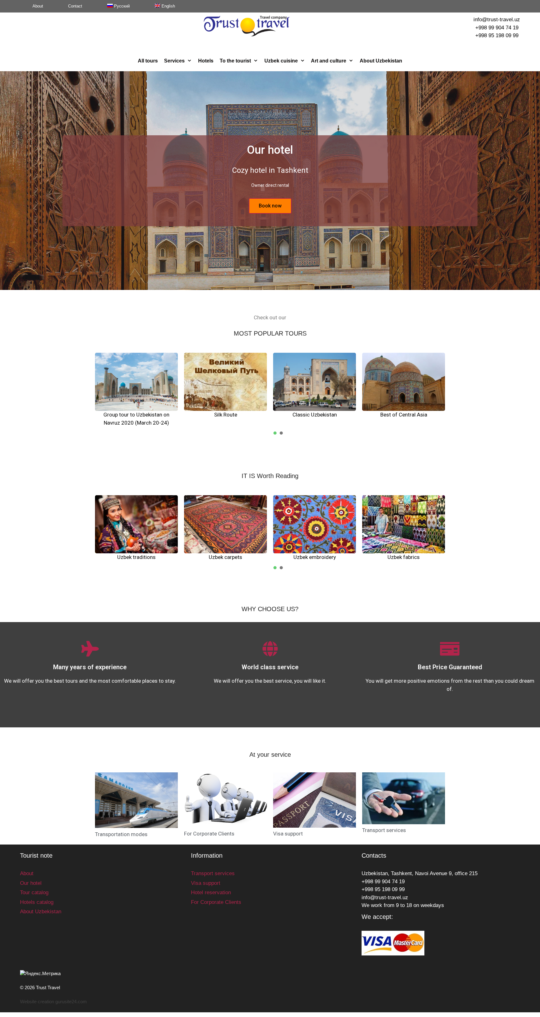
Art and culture (328, 60)
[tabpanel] (136, 386)
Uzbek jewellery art (225, 557)
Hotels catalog (36, 902)
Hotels (205, 60)
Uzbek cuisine (281, 60)
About (37, 6)
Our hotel (31, 883)
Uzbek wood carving (314, 557)
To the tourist (235, 60)
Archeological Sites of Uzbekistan (403, 414)
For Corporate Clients (209, 833)
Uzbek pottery (136, 557)
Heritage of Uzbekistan (225, 414)
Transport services (384, 830)
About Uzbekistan (381, 60)
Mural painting (403, 557)
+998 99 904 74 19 (496, 28)
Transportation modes (121, 834)
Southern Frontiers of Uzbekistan (314, 414)
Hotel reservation (211, 892)
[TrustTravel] (246, 26)
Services (174, 60)
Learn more (270, 206)
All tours (148, 60)
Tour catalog (34, 892)
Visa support (288, 833)
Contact (75, 6)
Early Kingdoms (136, 414)
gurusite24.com (71, 1001)
